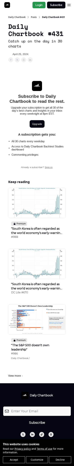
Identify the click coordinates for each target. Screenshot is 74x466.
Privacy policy (23, 448)
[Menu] (69, 4)
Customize (37, 459)
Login (39, 5)
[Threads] (51, 434)
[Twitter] (23, 434)
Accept (14, 459)
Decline (60, 459)
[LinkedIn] (32, 434)
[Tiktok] (42, 434)
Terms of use (44, 448)
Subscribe (56, 5)
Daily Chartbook (17, 17)
